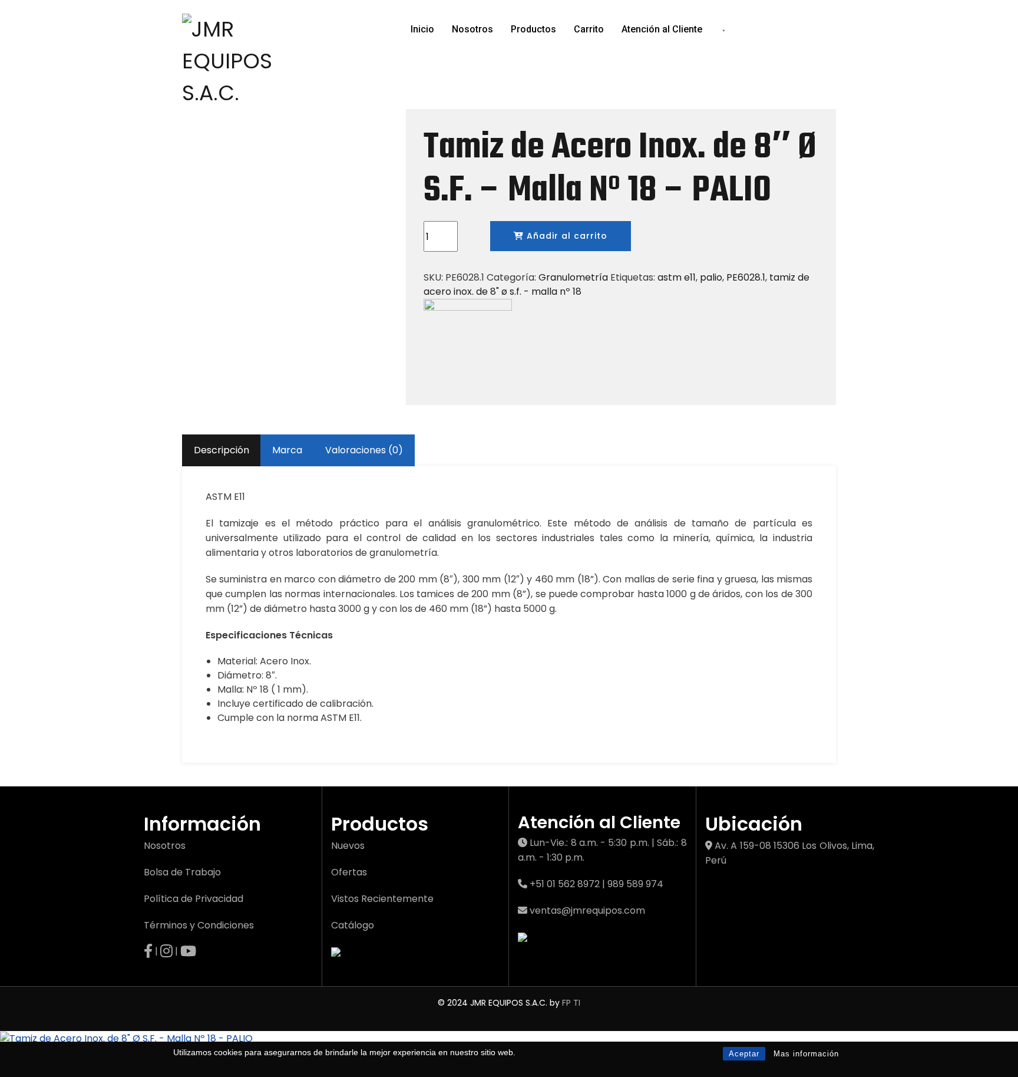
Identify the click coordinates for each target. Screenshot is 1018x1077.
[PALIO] (468, 343)
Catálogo (352, 925)
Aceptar (744, 1053)
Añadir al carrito (565, 236)
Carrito (589, 29)
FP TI (571, 1003)
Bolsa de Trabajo (182, 872)
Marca (287, 450)
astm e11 (676, 277)
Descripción (221, 450)
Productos (533, 29)
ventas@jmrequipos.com (587, 910)
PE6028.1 (745, 277)
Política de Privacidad (193, 898)
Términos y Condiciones (199, 925)
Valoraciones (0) (364, 450)
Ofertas (349, 872)
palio (711, 277)
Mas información (806, 1053)
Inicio (422, 29)
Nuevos (348, 845)
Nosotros (472, 29)
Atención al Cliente (662, 29)
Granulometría (573, 277)
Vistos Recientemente (382, 898)
